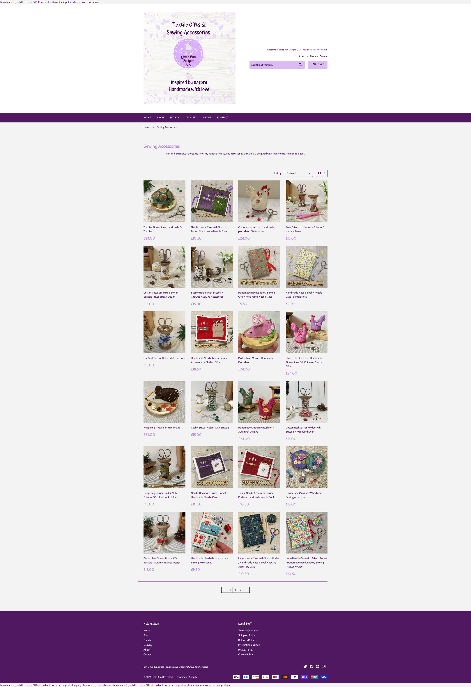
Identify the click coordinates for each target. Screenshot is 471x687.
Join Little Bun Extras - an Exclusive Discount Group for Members (176, 666)
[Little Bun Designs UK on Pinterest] (318, 667)
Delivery (191, 117)
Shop (160, 117)
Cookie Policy (245, 654)
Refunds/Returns (247, 640)
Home (147, 117)
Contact (223, 117)
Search (174, 117)
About (207, 117)
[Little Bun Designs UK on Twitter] (305, 667)
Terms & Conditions (249, 630)
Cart (320, 64)
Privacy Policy (245, 649)
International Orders (249, 644)
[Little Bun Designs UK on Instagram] (324, 667)
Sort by (277, 173)
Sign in (302, 56)
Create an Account (318, 56)
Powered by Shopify (187, 676)
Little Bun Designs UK (162, 676)
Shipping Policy (246, 635)
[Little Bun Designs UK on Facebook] (311, 667)
